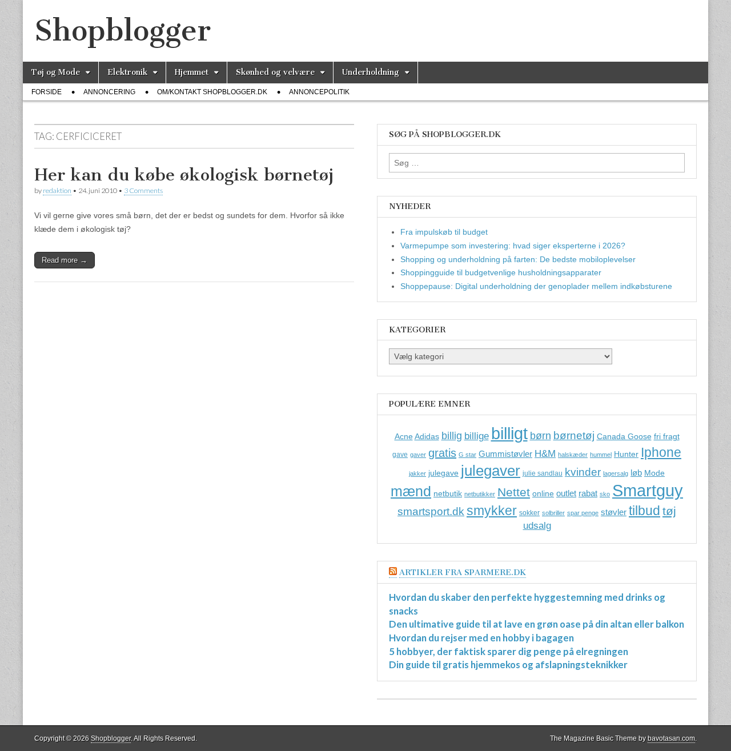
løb (636, 472)
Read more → (64, 260)
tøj (669, 510)
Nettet (513, 492)
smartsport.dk (430, 511)
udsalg (537, 525)
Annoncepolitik (319, 92)
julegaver (490, 470)
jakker (417, 473)
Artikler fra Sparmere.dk (462, 572)
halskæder (573, 454)
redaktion (57, 190)
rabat (588, 493)
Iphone (661, 452)
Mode (654, 472)
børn (540, 435)
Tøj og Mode (55, 72)
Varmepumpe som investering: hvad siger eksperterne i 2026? (512, 245)
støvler (613, 512)
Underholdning (370, 72)
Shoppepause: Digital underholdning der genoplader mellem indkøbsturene (536, 286)
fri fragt (667, 436)
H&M (545, 453)
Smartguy (647, 490)
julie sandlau (543, 473)
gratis (442, 453)
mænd (411, 491)
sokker (529, 513)
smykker (492, 510)
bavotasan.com (671, 738)
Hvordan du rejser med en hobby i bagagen (481, 638)
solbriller (553, 512)
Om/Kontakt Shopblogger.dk (212, 92)
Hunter (626, 454)
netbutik (447, 493)
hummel (601, 454)
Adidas (427, 436)
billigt (509, 433)
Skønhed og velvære (275, 72)
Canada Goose (624, 436)
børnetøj (574, 435)
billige (476, 436)
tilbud (644, 510)
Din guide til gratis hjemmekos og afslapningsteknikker (508, 664)
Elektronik (127, 72)
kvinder (583, 472)
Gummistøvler (505, 454)
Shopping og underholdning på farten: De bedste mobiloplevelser (518, 259)
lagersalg (615, 473)
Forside (46, 92)
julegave (443, 472)
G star (467, 454)
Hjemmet (191, 72)
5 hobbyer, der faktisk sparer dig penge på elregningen (508, 651)
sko (605, 494)
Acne (404, 436)
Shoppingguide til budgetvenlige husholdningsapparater (500, 272)
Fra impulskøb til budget (444, 231)
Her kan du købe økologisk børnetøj (184, 174)
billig (451, 435)
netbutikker (479, 494)
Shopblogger (122, 30)
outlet (566, 493)
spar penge (583, 512)
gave (400, 455)
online (543, 493)
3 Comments (143, 190)
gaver (418, 454)
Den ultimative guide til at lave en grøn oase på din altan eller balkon (536, 624)
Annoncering (109, 92)
